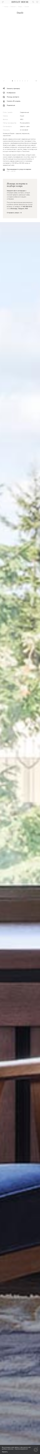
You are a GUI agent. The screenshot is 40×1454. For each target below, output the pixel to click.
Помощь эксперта (13, 97)
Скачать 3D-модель (13, 101)
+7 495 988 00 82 (26, 206)
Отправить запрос (13, 213)
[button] (36, 80)
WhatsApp (13, 208)
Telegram (21, 208)
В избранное (11, 93)
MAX (26, 208)
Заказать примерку (13, 88)
